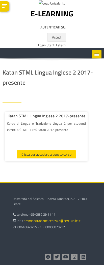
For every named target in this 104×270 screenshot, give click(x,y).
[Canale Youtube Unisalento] (65, 257)
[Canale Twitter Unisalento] (57, 257)
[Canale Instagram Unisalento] (74, 257)
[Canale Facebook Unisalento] (48, 257)
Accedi (56, 37)
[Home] (52, 14)
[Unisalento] (52, 4)
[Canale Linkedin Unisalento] (83, 257)
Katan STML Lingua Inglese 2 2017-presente (46, 116)
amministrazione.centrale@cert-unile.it (52, 220)
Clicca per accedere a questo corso (46, 154)
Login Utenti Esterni (52, 45)
